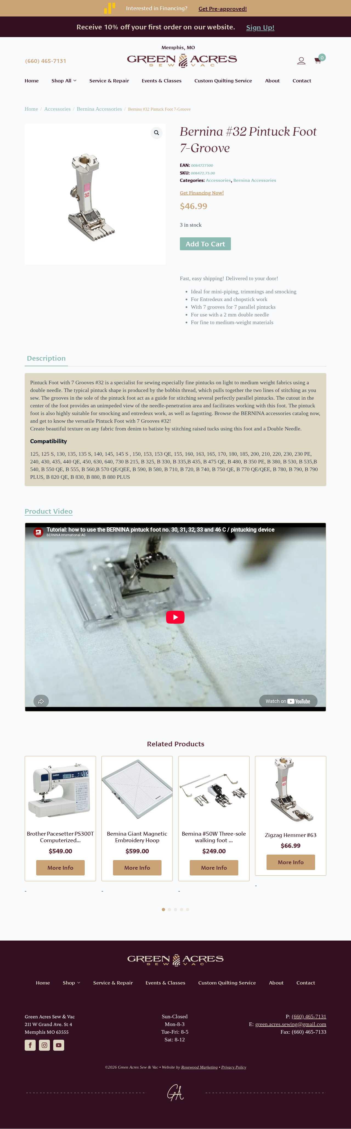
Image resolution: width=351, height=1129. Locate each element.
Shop (69, 982)
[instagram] (44, 1045)
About (272, 80)
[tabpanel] (175, 429)
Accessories (57, 109)
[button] (156, 132)
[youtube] (58, 1045)
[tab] (46, 358)
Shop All (61, 80)
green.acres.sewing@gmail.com (290, 1024)
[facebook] (30, 1045)
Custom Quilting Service (223, 80)
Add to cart (205, 244)
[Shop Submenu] (77, 982)
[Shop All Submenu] (73, 80)
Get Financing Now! (202, 193)
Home (32, 80)
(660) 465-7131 (309, 1016)
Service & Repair (109, 80)
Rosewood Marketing (199, 1067)
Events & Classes (162, 80)
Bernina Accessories (99, 109)
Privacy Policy (233, 1067)
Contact (302, 80)
